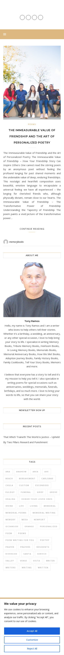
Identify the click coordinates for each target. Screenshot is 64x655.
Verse (23, 560)
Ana (8, 471)
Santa (27, 554)
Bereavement (27, 478)
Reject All (32, 648)
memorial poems (16, 512)
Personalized (48, 526)
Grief (40, 492)
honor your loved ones (37, 499)
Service (42, 554)
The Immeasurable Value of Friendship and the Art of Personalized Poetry (32, 136)
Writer (50, 560)
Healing (10, 499)
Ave (46, 471)
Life (21, 506)
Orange (29, 526)
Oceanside (12, 526)
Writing (27, 567)
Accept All (32, 630)
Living (34, 506)
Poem (9, 533)
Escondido (42, 485)
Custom (24, 485)
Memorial (50, 506)
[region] (32, 627)
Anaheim (21, 471)
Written (43, 567)
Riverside (11, 554)
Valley (10, 560)
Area (35, 471)
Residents (43, 547)
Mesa (25, 519)
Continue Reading (32, 228)
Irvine (9, 506)
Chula (9, 485)
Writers (11, 567)
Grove (53, 492)
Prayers (25, 547)
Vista (36, 560)
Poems (32, 124)
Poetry (44, 540)
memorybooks (16, 241)
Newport (39, 519)
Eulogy (10, 492)
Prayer (10, 547)
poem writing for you (20, 540)
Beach (9, 478)
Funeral (26, 492)
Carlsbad (47, 478)
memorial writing (44, 512)
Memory (11, 519)
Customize (32, 639)
